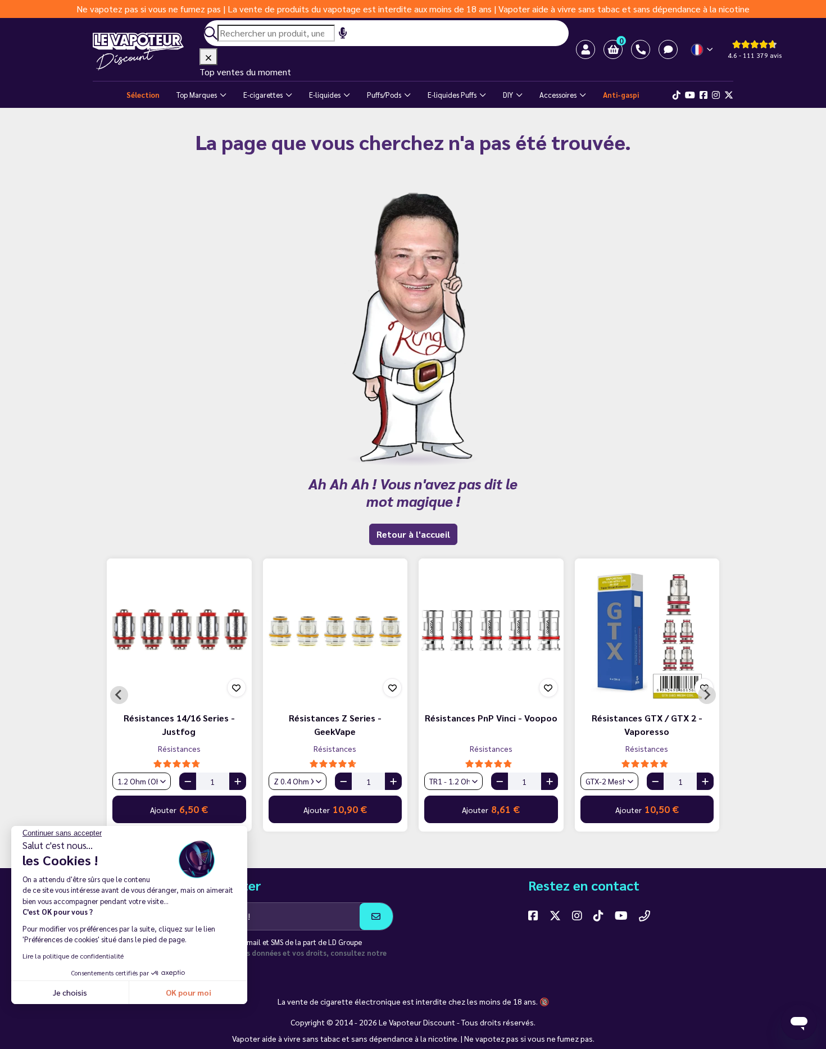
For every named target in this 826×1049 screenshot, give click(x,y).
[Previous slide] (119, 695)
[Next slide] (707, 695)
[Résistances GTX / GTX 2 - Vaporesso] (647, 630)
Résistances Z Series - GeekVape (335, 724)
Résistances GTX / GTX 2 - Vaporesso (647, 724)
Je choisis (70, 992)
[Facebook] (703, 95)
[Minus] (187, 781)
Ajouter (179, 809)
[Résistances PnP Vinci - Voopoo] (491, 630)
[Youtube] (690, 95)
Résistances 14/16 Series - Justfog (179, 724)
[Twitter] (728, 95)
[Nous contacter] (644, 915)
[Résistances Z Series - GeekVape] (335, 630)
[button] (613, 49)
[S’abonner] (376, 916)
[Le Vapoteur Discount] (146, 52)
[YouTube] (621, 915)
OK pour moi (188, 992)
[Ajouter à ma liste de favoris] (236, 687)
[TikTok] (676, 95)
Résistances (179, 748)
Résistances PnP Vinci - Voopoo (491, 718)
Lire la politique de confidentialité (73, 955)
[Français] (702, 49)
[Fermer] (208, 56)
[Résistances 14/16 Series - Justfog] (179, 630)
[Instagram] (716, 95)
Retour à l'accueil (413, 534)
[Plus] (237, 781)
